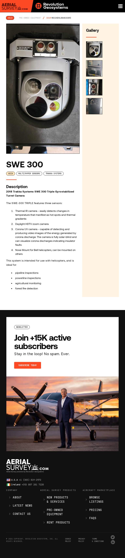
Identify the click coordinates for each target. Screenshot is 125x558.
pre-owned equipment (30, 18)
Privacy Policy (81, 540)
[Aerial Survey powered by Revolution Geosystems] (15, 6)
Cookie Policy (68, 540)
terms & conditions (98, 540)
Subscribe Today (27, 365)
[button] (120, 6)
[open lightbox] (42, 89)
